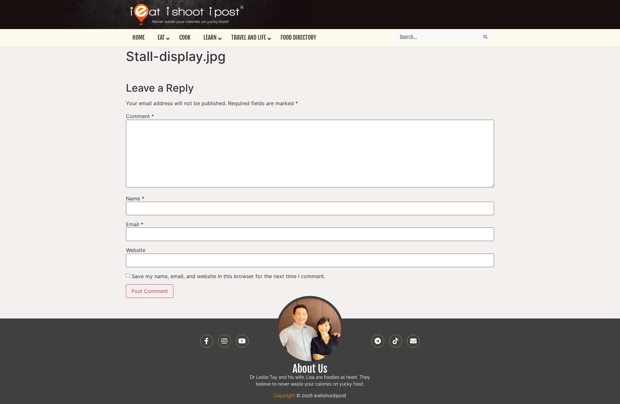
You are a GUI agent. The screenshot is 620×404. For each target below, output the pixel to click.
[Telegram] (377, 341)
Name (135, 198)
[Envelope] (413, 341)
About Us (310, 368)
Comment (140, 116)
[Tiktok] (395, 341)
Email (134, 224)
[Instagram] (224, 341)
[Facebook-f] (206, 341)
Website (135, 250)
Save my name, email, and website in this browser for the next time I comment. (228, 276)
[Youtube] (242, 341)
